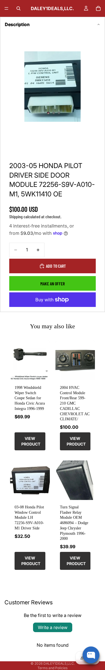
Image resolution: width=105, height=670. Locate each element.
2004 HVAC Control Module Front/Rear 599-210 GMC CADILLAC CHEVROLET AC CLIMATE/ (75, 403)
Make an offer (52, 283)
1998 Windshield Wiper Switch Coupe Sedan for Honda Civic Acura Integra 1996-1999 (30, 398)
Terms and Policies (52, 668)
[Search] (18, 8)
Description (17, 24)
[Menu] (6, 8)
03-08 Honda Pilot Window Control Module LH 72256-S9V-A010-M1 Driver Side (29, 517)
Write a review (52, 627)
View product (30, 441)
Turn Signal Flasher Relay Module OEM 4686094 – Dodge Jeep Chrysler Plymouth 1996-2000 (74, 523)
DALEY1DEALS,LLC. (59, 663)
